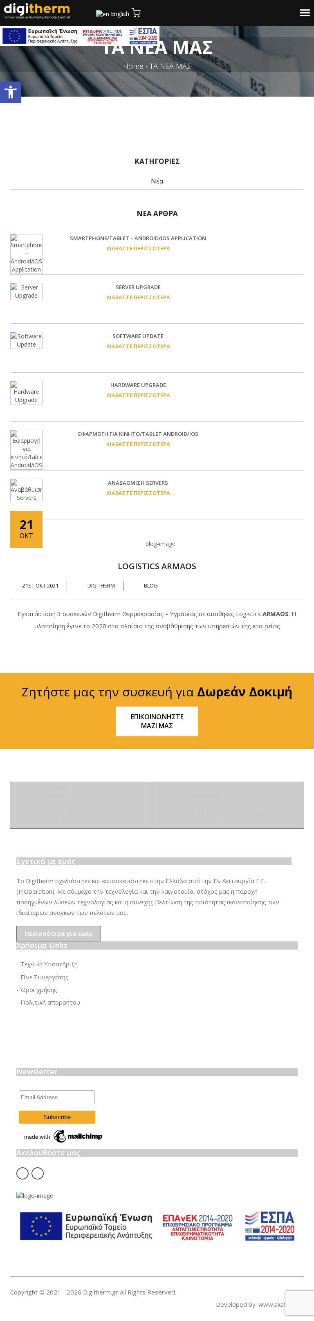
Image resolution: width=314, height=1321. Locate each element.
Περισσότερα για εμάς (58, 933)
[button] (10, 92)
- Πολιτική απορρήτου (48, 1002)
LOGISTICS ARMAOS (157, 566)
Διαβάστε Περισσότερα (138, 248)
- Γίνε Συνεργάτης (42, 977)
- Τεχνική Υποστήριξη (47, 964)
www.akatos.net (281, 1304)
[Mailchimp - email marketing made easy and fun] (64, 1135)
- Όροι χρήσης (36, 989)
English (120, 14)
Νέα (157, 181)
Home (133, 66)
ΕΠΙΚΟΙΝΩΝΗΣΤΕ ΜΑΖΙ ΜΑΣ (157, 721)
